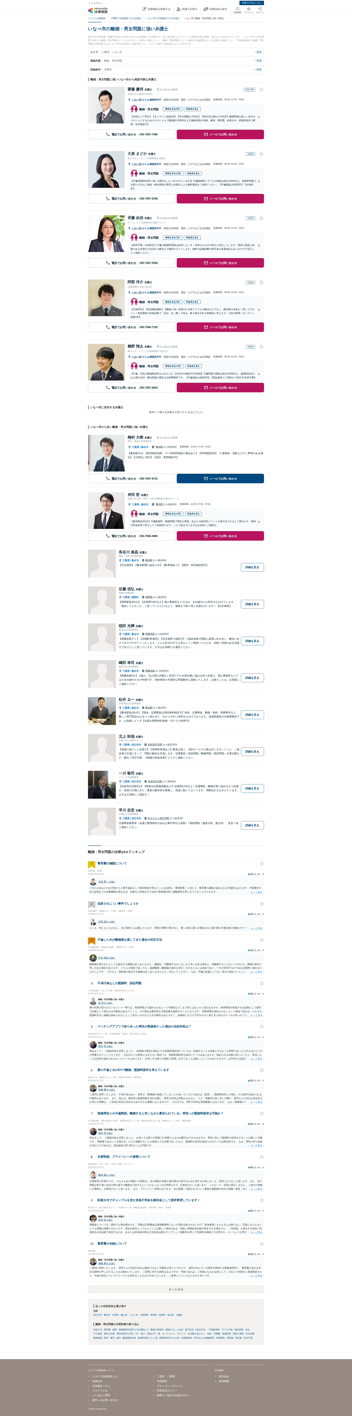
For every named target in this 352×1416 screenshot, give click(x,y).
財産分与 (97, 1329)
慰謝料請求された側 (169, 1338)
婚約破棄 (238, 1329)
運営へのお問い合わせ (105, 1400)
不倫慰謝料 (214, 1329)
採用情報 (224, 1381)
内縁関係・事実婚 (224, 1338)
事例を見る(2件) (172, 302)
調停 (106, 1338)
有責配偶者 (186, 1338)
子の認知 (97, 1333)
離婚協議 (97, 1338)
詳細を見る (252, 567)
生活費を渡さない (196, 1333)
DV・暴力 (140, 1333)
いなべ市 (137, 99)
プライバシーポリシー (169, 1385)
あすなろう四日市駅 (159, 818)
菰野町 (135, 597)
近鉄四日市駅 (155, 744)
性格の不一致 (153, 1333)
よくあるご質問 (101, 1395)
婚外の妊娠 (109, 1333)
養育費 (107, 1329)
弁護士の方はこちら (252, 2)
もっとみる (176, 1289)
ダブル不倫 (227, 1329)
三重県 (135, 447)
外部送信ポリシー (167, 1390)
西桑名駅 (150, 634)
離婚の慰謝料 (157, 1329)
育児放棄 (250, 1333)
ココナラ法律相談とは (105, 1376)
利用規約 (162, 1381)
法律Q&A (97, 1381)
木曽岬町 (144, 1315)
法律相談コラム (101, 1385)
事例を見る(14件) (173, 173)
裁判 (118, 1338)
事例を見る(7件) (172, 237)
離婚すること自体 (174, 1329)
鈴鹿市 (115, 1315)
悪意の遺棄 (238, 1333)
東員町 (154, 1315)
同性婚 (238, 1338)
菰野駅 (149, 597)
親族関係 (226, 1333)
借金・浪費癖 (213, 1333)
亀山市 (124, 1315)
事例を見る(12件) (173, 514)
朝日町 (170, 1315)
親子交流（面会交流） (196, 1329)
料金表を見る (192, 109)
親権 (114, 1329)
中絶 (247, 1329)
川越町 (179, 1315)
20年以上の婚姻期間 (204, 1338)
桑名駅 (160, 446)
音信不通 (248, 1338)
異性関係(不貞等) (125, 1333)
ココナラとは (99, 1390)
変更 (259, 52)
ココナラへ (96, 3)
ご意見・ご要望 (166, 1376)
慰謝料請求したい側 (147, 1338)
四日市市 (136, 744)
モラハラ (181, 1333)
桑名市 (144, 447)
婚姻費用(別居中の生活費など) (134, 1329)
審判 (112, 1338)
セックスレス (168, 1333)
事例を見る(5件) (172, 109)
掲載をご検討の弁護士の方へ (173, 1395)
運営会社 (224, 1376)
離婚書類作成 (129, 1338)
